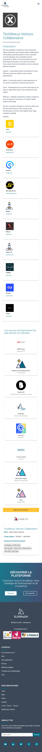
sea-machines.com (11, 193)
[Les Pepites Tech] (7, 635)
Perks (3, 698)
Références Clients (8, 709)
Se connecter (30, 593)
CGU (2, 675)
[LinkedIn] (13, 744)
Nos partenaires (6, 660)
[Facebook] (29, 744)
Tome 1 (9, 706)
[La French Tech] (16, 635)
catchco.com (9, 255)
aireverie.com (10, 152)
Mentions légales (7, 667)
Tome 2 (15, 706)
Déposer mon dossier (21, 510)
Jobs (3, 691)
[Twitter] (21, 744)
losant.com (9, 295)
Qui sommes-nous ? (8, 653)
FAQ (2, 656)
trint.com (8, 132)
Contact (4, 702)
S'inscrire (11, 593)
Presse (4, 664)
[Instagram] (37, 744)
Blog (3, 695)
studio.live (9, 214)
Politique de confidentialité (10, 671)
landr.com (9, 275)
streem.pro (9, 173)
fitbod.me (9, 234)
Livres (3, 706)
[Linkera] (30, 635)
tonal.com (9, 316)
